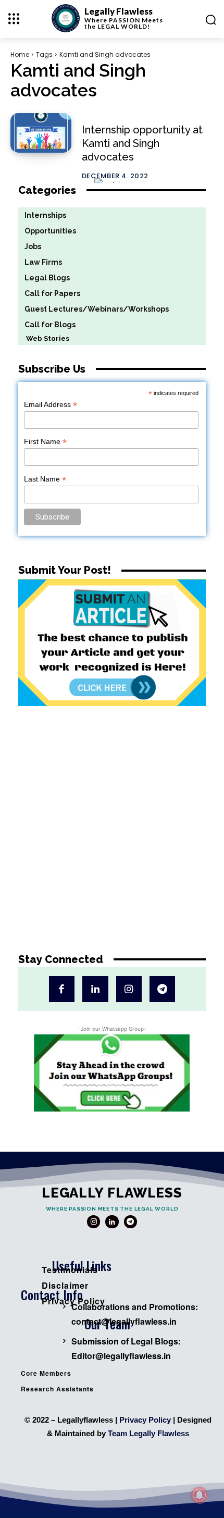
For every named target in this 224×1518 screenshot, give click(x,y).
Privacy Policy (145, 1419)
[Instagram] (129, 989)
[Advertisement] (112, 837)
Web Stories (43, 338)
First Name (45, 442)
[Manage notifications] (199, 1495)
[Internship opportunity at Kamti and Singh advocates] (40, 133)
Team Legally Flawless (148, 1433)
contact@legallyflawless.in (124, 1321)
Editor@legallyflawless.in (121, 1356)
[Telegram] (162, 989)
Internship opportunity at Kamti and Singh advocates (142, 143)
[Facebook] (61, 989)
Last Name (45, 479)
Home (19, 54)
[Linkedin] (95, 989)
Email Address (50, 405)
